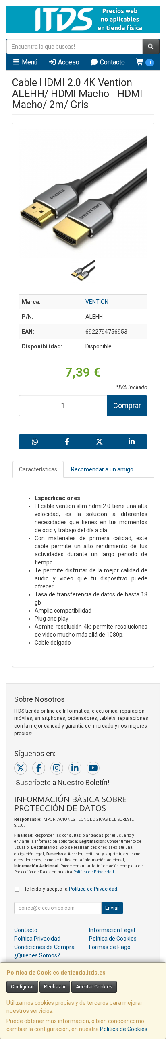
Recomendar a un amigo (102, 469)
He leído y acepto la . (70, 889)
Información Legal (112, 930)
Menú (28, 62)
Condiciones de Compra (44, 947)
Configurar (22, 987)
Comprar (127, 405)
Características (38, 469)
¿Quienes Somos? (37, 955)
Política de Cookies (123, 1029)
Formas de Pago (110, 947)
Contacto (111, 62)
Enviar (112, 908)
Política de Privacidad (93, 872)
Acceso (67, 62)
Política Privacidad (37, 938)
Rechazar (55, 987)
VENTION (96, 302)
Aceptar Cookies (94, 987)
